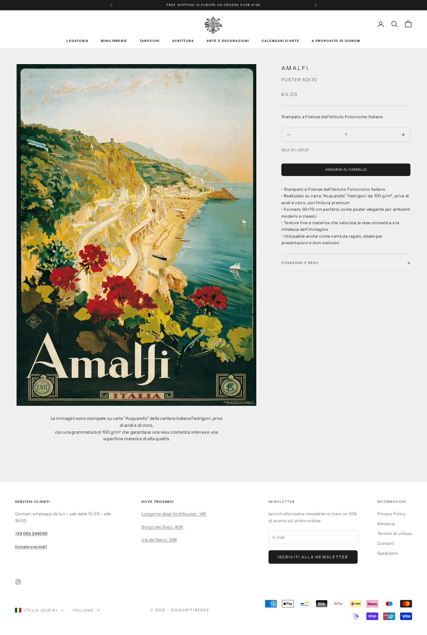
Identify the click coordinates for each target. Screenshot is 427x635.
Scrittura (183, 41)
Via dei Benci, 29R (159, 539)
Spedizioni (387, 553)
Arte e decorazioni (228, 41)
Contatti (385, 543)
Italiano (83, 610)
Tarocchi (150, 41)
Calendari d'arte (280, 41)
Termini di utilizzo (394, 533)
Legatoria (77, 41)
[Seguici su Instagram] (18, 582)
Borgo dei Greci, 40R (162, 526)
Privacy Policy (391, 513)
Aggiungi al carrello (346, 170)
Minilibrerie (114, 41)
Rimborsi (386, 523)
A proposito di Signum (336, 41)
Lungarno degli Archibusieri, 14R (174, 513)
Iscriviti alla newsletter (313, 557)
